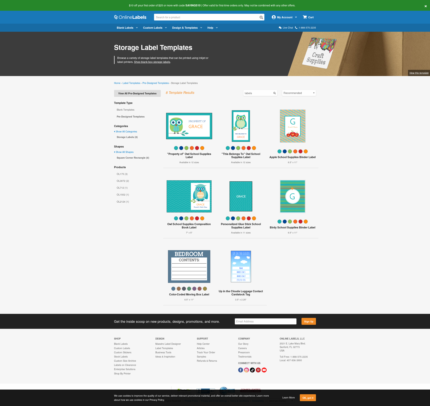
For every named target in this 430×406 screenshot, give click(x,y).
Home (117, 83)
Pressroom (244, 352)
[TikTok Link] (252, 369)
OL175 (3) (122, 174)
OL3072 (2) (123, 180)
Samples (201, 356)
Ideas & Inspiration (165, 356)
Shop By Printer (122, 373)
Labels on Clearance (125, 365)
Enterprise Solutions (124, 369)
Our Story (243, 343)
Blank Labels (125, 28)
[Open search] (261, 17)
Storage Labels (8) (127, 137)
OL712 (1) (122, 187)
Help (210, 28)
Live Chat (288, 27)
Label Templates (131, 83)
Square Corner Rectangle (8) (133, 157)
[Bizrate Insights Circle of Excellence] (233, 387)
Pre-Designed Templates (155, 83)
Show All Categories (126, 131)
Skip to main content (12, 3)
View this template (419, 73)
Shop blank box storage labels (152, 62)
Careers (242, 348)
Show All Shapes (124, 152)
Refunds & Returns (207, 360)
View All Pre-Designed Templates (137, 93)
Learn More (288, 397)
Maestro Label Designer (168, 343)
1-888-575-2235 (307, 27)
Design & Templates (185, 28)
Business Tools (163, 352)
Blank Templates (125, 109)
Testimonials (244, 356)
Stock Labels (121, 356)
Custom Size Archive (125, 360)
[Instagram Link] (247, 369)
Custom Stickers (122, 352)
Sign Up (308, 321)
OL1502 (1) (123, 194)
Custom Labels (152, 28)
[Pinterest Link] (258, 369)
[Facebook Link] (241, 369)
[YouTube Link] (264, 369)
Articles (201, 348)
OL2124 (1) (123, 201)
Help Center (203, 343)
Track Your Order (206, 352)
